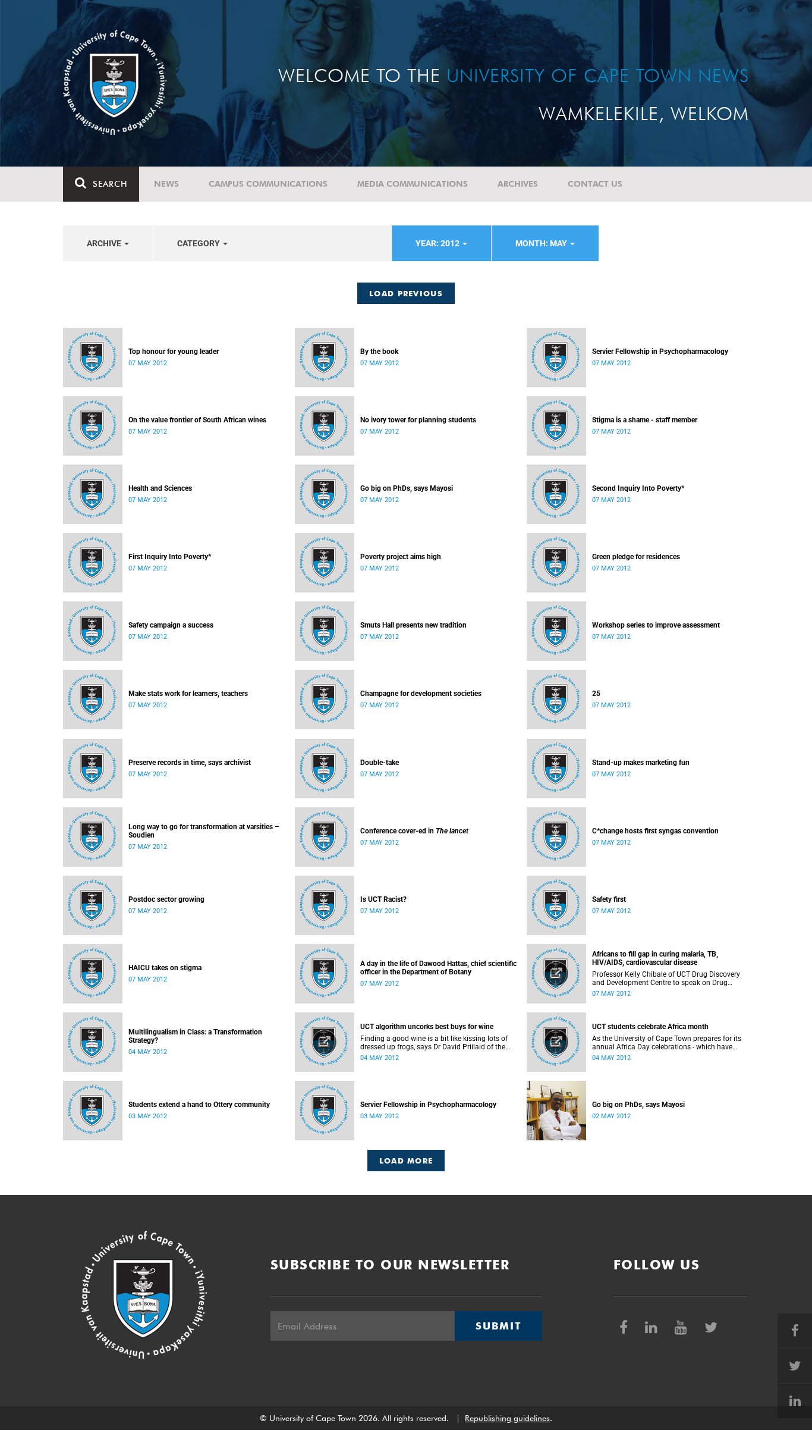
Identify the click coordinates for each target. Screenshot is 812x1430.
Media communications (412, 184)
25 (596, 693)
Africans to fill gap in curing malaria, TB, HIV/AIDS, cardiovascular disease (655, 958)
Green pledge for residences (636, 557)
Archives (518, 184)
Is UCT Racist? (383, 899)
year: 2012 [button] (438, 243)
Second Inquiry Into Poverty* (638, 488)
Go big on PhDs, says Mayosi (406, 488)
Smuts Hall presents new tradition (413, 625)
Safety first (609, 899)
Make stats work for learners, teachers (188, 693)
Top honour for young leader (173, 351)
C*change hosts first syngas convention (655, 831)
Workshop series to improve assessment (656, 625)
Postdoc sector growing (166, 899)
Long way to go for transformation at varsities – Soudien (203, 831)
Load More (406, 1160)
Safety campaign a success (170, 625)
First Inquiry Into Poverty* (169, 557)
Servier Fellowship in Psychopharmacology (660, 351)
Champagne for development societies (420, 693)
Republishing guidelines (507, 1418)
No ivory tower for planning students (418, 420)
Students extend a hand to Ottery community (199, 1104)
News (166, 184)
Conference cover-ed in (414, 831)
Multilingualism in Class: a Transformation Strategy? (195, 1036)
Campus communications (268, 184)
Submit (498, 1326)
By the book (379, 351)
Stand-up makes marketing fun (641, 762)
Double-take (379, 762)
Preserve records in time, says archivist (189, 762)
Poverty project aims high (400, 557)
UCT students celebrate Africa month (650, 1027)
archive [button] (105, 243)
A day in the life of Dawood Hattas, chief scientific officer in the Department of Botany (438, 967)
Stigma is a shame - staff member (644, 420)
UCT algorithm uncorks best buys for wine (426, 1027)
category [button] (199, 243)
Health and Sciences (160, 488)
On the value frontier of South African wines (197, 420)
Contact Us (595, 184)
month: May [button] (542, 243)
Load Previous (406, 293)
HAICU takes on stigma (165, 968)
